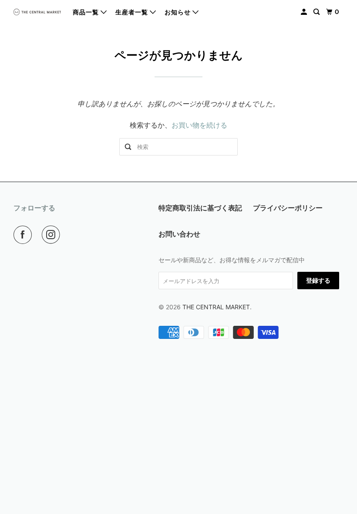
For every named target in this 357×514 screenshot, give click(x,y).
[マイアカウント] (304, 12)
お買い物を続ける (199, 125)
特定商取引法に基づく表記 (200, 207)
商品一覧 (87, 12)
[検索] (317, 12)
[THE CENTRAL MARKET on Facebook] (24, 235)
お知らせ (178, 12)
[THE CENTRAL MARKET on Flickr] (72, 235)
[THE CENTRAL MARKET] (37, 12)
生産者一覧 (132, 12)
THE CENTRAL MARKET (216, 307)
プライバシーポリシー (288, 207)
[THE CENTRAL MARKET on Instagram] (53, 235)
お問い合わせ (179, 234)
